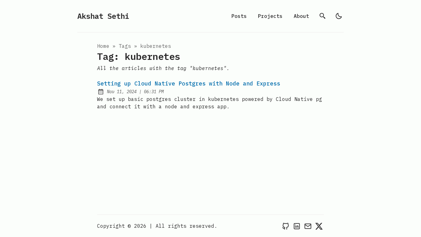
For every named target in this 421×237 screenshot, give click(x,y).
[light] (339, 16)
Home (103, 46)
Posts (239, 16)
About (301, 16)
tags (125, 46)
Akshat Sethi (103, 16)
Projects (270, 16)
